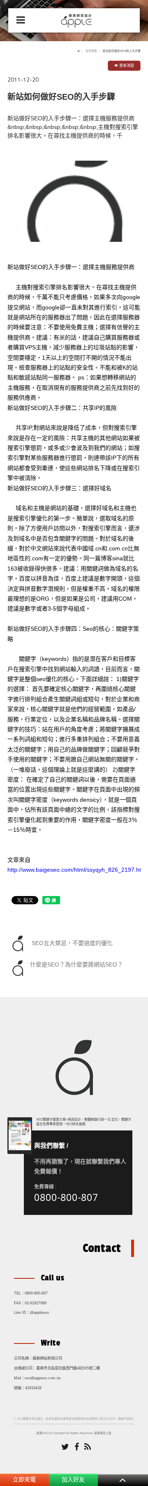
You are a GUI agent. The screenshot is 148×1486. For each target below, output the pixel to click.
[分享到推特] (65, 1447)
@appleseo (39, 1312)
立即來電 (24, 1479)
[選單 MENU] (20, 20)
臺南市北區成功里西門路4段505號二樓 (68, 1368)
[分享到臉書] (76, 1447)
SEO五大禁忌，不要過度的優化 (71, 942)
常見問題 (91, 50)
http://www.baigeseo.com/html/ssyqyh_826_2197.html (77, 870)
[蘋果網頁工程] (77, 19)
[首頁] (78, 50)
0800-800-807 (66, 1197)
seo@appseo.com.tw (43, 1378)
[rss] (87, 1447)
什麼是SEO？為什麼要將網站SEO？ (76, 964)
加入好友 (73, 1479)
